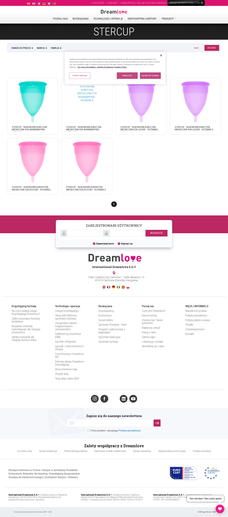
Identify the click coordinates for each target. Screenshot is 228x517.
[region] (115, 68)
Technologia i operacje (108, 18)
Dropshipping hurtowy (142, 18)
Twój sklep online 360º (67, 378)
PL (128, 287)
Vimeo (114, 399)
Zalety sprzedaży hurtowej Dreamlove (26, 320)
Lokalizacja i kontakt (152, 341)
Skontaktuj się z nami (153, 346)
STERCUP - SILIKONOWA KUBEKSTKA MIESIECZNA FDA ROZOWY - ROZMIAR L (31, 188)
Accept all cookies (150, 75)
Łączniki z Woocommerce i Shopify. (69, 348)
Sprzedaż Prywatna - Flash (112, 324)
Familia (55, 48)
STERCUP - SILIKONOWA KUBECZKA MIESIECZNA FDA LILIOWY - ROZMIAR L (140, 128)
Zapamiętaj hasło (105, 243)
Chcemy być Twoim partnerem (152, 321)
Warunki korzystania (195, 310)
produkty (168, 18)
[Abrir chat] (220, 509)
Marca (41, 48)
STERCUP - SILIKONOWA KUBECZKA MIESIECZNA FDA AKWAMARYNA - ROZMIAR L (29, 130)
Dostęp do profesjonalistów (185, 3)
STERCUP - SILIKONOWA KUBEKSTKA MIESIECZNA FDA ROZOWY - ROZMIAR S (86, 188)
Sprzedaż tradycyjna (109, 337)
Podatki (189, 324)
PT (123, 287)
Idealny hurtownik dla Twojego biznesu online (24, 338)
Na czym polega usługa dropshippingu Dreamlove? (26, 312)
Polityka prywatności (129, 430)
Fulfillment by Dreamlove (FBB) (68, 335)
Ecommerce (105, 315)
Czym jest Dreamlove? (154, 310)
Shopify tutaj (61, 374)
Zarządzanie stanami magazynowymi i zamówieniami (66, 326)
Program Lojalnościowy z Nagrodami (111, 331)
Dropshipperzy (106, 310)
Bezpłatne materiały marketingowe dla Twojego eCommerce (26, 329)
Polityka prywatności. (196, 315)
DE (113, 287)
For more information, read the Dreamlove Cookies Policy (102, 67)
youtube (133, 399)
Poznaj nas (60, 18)
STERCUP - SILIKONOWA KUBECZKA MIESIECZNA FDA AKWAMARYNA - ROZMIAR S (83, 130)
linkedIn (123, 399)
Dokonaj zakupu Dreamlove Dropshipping (69, 363)
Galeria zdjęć (148, 337)
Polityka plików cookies (197, 320)
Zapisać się (127, 243)
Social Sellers (105, 320)
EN (103, 287)
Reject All (127, 75)
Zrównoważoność (194, 329)
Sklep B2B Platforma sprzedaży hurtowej (66, 317)
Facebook (104, 399)
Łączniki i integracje (65, 341)
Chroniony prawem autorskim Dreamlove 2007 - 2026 (33, 512)
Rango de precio (21, 48)
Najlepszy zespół (151, 327)
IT (118, 287)
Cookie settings (79, 75)
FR (108, 287)
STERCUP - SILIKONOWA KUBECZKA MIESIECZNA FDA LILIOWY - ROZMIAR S (194, 128)
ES (99, 287)
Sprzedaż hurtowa (108, 341)
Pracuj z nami (149, 332)
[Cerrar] (161, 55)
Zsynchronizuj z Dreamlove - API (70, 355)
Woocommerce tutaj (66, 369)
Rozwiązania (81, 18)
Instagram (95, 399)
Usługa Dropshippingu (66, 310)
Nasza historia (149, 315)
